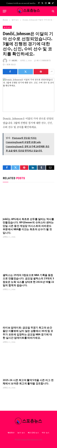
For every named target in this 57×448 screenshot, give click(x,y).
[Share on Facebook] (10, 71)
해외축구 (11, 432)
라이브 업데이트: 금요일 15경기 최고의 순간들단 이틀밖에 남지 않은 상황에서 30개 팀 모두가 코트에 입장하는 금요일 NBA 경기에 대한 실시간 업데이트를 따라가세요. (28, 332)
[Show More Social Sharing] (51, 71)
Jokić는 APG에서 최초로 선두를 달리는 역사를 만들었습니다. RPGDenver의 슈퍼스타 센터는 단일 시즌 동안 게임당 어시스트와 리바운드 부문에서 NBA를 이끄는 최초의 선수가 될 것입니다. (28, 225)
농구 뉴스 (7, 27)
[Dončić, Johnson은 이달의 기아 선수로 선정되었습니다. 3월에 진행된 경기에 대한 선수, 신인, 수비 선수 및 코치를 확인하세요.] (28, 95)
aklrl (14, 60)
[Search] (52, 11)
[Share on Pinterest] (41, 71)
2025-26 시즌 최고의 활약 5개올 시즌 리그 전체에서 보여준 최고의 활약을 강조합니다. (28, 381)
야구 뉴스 (45, 432)
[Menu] (4, 11)
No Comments (44, 60)
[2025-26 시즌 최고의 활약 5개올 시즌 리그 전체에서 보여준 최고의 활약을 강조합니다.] (28, 361)
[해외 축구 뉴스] (28, 11)
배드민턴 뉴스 (33, 432)
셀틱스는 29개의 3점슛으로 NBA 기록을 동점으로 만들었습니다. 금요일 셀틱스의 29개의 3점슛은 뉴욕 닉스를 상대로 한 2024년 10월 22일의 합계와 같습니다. (28, 280)
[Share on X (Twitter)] (25, 71)
